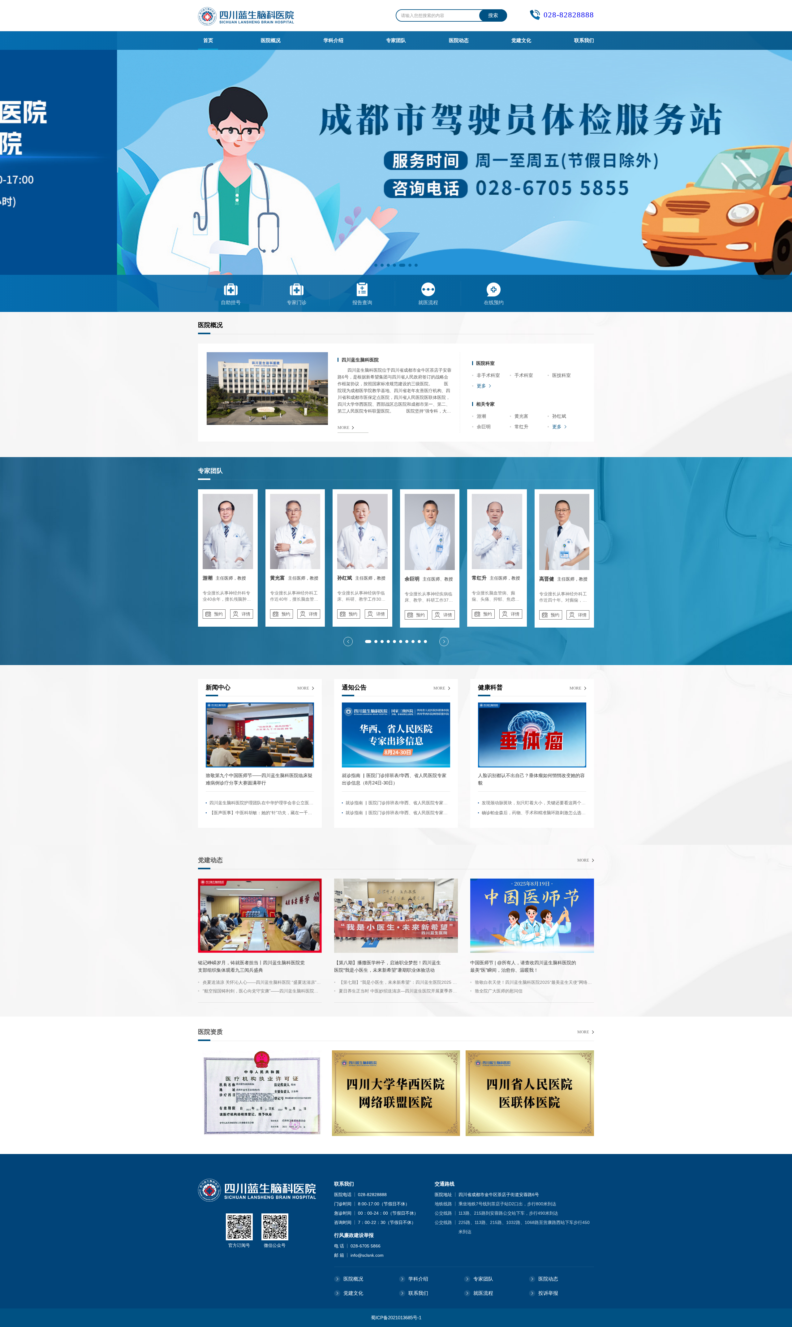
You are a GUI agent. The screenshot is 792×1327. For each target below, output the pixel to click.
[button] (375, 265)
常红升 (521, 426)
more (303, 688)
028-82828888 (569, 15)
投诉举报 (548, 1293)
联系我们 (584, 40)
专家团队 (396, 40)
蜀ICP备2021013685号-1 (396, 1317)
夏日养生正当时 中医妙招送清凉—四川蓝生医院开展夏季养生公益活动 (398, 991)
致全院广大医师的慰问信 (499, 990)
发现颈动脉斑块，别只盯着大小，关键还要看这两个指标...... (534, 804)
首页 (208, 40)
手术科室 (523, 375)
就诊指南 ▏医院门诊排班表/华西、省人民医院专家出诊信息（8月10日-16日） (397, 814)
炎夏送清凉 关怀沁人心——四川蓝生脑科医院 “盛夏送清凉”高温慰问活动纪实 (262, 983)
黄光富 (521, 416)
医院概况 (271, 40)
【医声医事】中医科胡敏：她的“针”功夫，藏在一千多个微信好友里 (260, 814)
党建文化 (521, 40)
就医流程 (483, 1293)
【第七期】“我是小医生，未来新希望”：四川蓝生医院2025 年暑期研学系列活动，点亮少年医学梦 (398, 983)
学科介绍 (333, 40)
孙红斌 (559, 416)
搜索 (493, 15)
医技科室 (561, 375)
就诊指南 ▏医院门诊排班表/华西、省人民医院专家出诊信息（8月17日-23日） (397, 804)
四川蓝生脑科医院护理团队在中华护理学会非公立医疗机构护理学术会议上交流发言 (261, 804)
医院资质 (210, 1031)
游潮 (481, 416)
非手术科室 (488, 375)
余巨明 (484, 426)
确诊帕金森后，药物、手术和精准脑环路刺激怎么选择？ (531, 814)
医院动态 (459, 40)
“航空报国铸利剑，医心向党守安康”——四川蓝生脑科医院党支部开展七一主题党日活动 (260, 991)
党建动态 (210, 860)
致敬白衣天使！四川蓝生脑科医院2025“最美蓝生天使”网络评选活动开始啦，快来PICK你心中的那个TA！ (533, 983)
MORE (343, 427)
